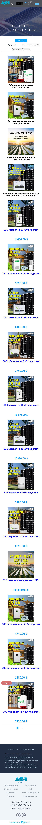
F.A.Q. (30, 789)
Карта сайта (11, 793)
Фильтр (21, 41)
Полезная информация (30, 793)
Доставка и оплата (11, 789)
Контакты (11, 796)
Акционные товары (30, 796)
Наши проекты (30, 785)
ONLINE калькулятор (11, 785)
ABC (5, 3)
